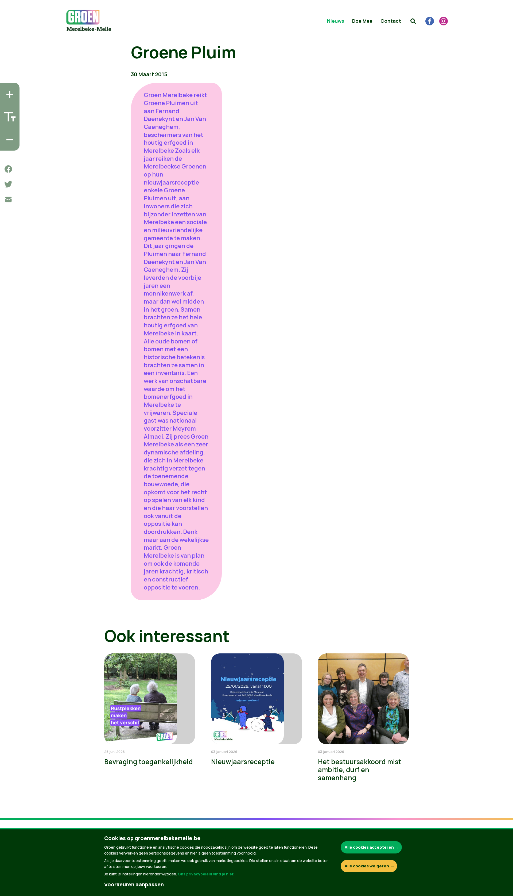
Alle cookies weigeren (367, 866)
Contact (390, 21)
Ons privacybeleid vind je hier (206, 873)
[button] (413, 21)
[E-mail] (8, 199)
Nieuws (335, 21)
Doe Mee (362, 21)
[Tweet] (8, 184)
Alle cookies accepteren (369, 847)
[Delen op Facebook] (8, 169)
